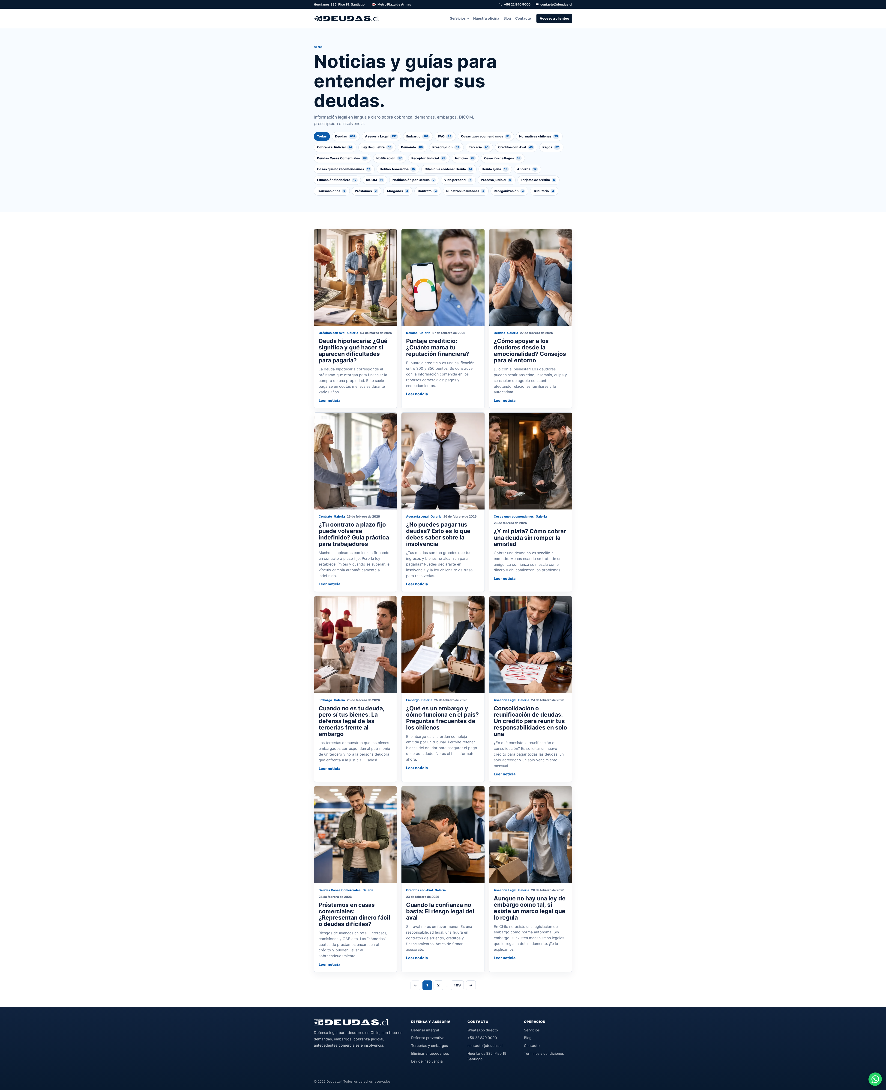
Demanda (412, 147)
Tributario (543, 191)
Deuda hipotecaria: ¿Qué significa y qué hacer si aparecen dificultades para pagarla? (353, 350)
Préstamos (366, 191)
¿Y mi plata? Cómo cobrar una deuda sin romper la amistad (530, 538)
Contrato (427, 191)
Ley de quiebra (376, 147)
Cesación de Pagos (502, 158)
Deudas (345, 136)
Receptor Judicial (428, 158)
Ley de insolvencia (427, 1061)
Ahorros (526, 169)
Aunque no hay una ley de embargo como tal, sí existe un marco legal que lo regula (530, 908)
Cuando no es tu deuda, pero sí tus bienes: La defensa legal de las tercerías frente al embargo (351, 721)
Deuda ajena (494, 169)
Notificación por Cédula (413, 180)
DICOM (374, 180)
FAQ (444, 136)
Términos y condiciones (544, 1053)
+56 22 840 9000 (517, 4)
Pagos (550, 147)
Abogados (397, 191)
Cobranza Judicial (334, 147)
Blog (507, 18)
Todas (322, 136)
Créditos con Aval (515, 147)
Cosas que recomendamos (485, 136)
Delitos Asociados (397, 169)
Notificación (389, 158)
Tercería (478, 147)
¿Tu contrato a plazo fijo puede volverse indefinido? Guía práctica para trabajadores (354, 534)
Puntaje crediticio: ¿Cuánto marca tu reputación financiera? (437, 347)
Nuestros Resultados (465, 191)
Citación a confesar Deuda (448, 169)
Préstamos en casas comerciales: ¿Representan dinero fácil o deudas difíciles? (354, 914)
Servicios (458, 18)
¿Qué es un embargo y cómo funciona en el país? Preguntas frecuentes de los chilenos (442, 718)
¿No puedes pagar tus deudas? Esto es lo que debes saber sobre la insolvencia (438, 534)
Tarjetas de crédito (538, 180)
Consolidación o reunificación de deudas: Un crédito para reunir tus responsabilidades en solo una (530, 721)
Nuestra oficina (486, 18)
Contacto (523, 18)
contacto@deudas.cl (556, 4)
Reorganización (509, 191)
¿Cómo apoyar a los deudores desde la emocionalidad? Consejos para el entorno (530, 350)
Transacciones (331, 191)
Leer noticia (329, 400)
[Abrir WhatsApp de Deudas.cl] (875, 1079)
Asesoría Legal (381, 136)
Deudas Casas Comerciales (342, 158)
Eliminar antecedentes (430, 1053)
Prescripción (445, 147)
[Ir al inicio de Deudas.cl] (351, 1022)
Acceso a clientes (554, 18)
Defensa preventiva (427, 1038)
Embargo (417, 136)
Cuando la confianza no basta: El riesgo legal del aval (440, 911)
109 (457, 985)
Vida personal (457, 180)
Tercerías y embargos (429, 1045)
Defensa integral (425, 1030)
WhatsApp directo (482, 1030)
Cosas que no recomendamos (343, 169)
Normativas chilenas (538, 136)
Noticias (464, 158)
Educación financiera (336, 180)
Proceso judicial (496, 180)
